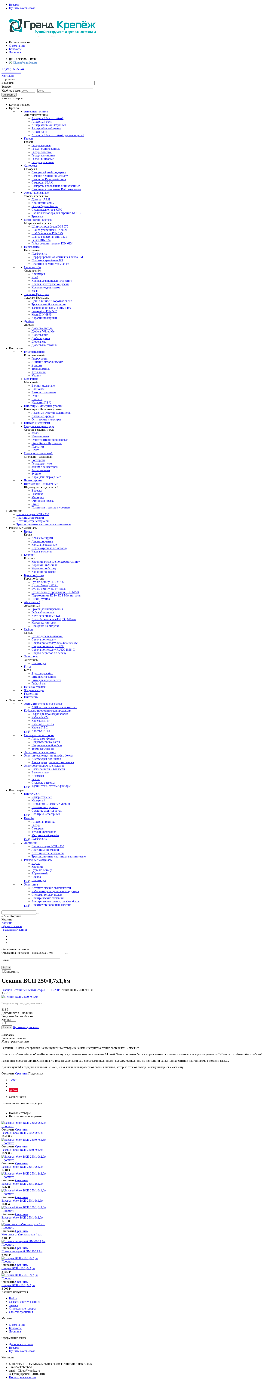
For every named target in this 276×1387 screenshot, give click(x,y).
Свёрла (28, 629)
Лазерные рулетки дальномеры (51, 412)
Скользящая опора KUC (47, 209)
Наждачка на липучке (45, 625)
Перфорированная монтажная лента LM (57, 257)
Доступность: (10, 1012)
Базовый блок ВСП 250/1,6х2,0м (22, 1217)
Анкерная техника (36, 111)
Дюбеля (29, 321)
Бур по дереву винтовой (47, 636)
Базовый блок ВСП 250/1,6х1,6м (22, 1200)
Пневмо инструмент (37, 422)
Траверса (37, 216)
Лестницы (30, 842)
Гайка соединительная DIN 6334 (52, 243)
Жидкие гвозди (34, 690)
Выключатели (40, 772)
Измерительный (34, 351)
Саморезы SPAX (42, 182)
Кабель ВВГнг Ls (43, 724)
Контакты (8, 75)
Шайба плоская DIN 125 (47, 233)
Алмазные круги (42, 537)
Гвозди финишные (43, 155)
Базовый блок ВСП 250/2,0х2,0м (22, 1132)
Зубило (36, 473)
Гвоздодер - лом (42, 463)
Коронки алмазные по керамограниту (56, 561)
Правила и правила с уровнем (51, 507)
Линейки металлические (47, 361)
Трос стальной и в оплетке (49, 304)
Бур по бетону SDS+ (45, 585)
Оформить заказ (12, 926)
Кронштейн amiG (43, 202)
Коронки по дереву (44, 571)
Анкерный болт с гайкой (47, 118)
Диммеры (38, 775)
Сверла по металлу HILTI (48, 646)
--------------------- (11, 72)
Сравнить (21, 1073)
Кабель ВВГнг (41, 720)
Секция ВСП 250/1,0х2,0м (18, 1268)
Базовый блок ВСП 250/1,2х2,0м (22, 1183)
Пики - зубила (41, 598)
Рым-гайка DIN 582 (44, 311)
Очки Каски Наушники (47, 443)
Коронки (29, 554)
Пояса (35, 449)
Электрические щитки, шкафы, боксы (48, 755)
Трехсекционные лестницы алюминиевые (44, 524)
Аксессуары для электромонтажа (53, 762)
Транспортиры (41, 368)
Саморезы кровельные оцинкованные (56, 185)
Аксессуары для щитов (46, 758)
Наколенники (40, 436)
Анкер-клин (39, 131)
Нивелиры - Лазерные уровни (43, 405)
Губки (35, 395)
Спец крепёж (32, 267)
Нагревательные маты (46, 742)
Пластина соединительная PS (50, 263)
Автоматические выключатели (43, 703)
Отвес (35, 504)
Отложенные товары (22, 1308)
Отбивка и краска (43, 500)
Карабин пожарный (44, 317)
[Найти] (37, 913)
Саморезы (30, 165)
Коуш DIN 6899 (41, 314)
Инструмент (32, 793)
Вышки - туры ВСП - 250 (33, 514)
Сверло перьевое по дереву (49, 653)
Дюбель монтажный (44, 345)
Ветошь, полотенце (44, 392)
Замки (35, 433)
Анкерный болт (42, 121)
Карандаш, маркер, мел (46, 477)
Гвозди (28, 138)
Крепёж (29, 818)
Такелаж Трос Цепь (36, 294)
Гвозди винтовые (43, 158)
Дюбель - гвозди (42, 328)
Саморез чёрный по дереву (49, 172)
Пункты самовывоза (22, 8)
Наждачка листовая (44, 622)
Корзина (7, 922)
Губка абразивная (43, 612)
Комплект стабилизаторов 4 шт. (22, 1234)
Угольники (39, 372)
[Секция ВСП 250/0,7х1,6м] (20, 996)
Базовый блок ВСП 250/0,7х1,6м (22, 1149)
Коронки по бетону (44, 568)
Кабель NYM (40, 717)
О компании (17, 1324)
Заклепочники (41, 470)
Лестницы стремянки (30, 517)
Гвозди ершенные (43, 162)
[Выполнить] (66, 953)
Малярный (31, 378)
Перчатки (38, 446)
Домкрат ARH (41, 199)
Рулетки (37, 365)
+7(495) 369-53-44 (13, 69)
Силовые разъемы (43, 782)
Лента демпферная (43, 738)
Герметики (31, 693)
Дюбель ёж (39, 341)
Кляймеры (38, 273)
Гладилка (37, 493)
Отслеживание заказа (15, 952)
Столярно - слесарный (38, 453)
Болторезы (38, 460)
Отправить (9, 94)
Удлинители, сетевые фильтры (51, 786)
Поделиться (35, 1073)
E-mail (5, 960)
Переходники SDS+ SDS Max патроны (57, 595)
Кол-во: (6, 1019)
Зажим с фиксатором (45, 466)
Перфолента (32, 246)
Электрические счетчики (40, 752)
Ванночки (38, 389)
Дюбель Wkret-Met (43, 331)
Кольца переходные (44, 544)
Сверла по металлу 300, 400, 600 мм (55, 642)
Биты (27, 666)
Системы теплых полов (39, 735)
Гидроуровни (40, 358)
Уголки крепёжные (36, 192)
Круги (28, 531)
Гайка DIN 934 (41, 240)
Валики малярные (43, 385)
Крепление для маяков (46, 287)
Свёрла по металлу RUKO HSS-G (53, 649)
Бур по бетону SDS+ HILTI (49, 588)
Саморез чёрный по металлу (50, 175)
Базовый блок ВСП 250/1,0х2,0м (22, 1166)
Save (15, 1090)
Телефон (7, 86)
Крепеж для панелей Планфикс (52, 280)
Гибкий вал (39, 683)
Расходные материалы (38, 859)
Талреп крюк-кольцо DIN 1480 (51, 307)
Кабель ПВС (40, 727)
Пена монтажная (34, 686)
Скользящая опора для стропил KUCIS (56, 213)
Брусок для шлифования (47, 609)
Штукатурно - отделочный (41, 483)
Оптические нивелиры (46, 419)
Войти (6, 967)
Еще (26, 731)
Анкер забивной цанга (46, 128)
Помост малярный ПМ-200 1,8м (22, 1251)
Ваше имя (8, 82)
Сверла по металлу (44, 639)
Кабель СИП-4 (41, 730)
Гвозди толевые (42, 152)
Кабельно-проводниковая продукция (47, 710)
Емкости (37, 399)
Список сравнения (21, 1311)
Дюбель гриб (40, 334)
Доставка (15, 1331)
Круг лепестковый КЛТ (47, 615)
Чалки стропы (33, 480)
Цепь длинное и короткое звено (52, 301)
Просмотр (8, 1126)
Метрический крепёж (38, 219)
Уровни (36, 375)
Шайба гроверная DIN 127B (50, 236)
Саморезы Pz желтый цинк (49, 179)
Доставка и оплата (21, 1344)
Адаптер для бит (42, 673)
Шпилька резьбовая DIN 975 (50, 226)
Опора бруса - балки (45, 206)
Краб (35, 277)
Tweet (12, 1079)
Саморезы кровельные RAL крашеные (56, 189)
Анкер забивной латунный (49, 125)
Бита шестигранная (44, 676)
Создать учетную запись (24, 1301)
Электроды (31, 656)
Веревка (37, 490)
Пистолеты (31, 697)
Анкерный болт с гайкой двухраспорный (58, 135)
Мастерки (38, 497)
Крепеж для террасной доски (50, 284)
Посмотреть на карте (22, 1377)
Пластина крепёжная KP (47, 260)
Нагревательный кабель (47, 745)
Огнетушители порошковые (50, 439)
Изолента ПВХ (41, 402)
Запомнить (12, 971)
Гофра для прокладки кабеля (50, 714)
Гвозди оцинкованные (46, 148)
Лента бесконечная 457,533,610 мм (54, 619)
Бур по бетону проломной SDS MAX (55, 592)
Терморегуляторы (43, 748)
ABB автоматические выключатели (54, 707)
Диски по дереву (42, 541)
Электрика (31, 884)
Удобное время (11, 90)
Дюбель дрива (41, 338)
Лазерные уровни (43, 416)
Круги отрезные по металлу (49, 548)
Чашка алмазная (42, 551)
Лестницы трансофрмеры (33, 521)
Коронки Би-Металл (44, 565)
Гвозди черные (41, 145)
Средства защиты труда (39, 426)
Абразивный (32, 602)
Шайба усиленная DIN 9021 (49, 229)
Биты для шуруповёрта (46, 680)
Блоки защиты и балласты (48, 769)
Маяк (35, 290)
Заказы (13, 1305)
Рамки (36, 779)
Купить (7, 1027)
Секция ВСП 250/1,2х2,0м (18, 1285)
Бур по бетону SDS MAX (48, 581)
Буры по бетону (34, 575)
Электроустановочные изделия (44, 765)
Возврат (14, 4)
